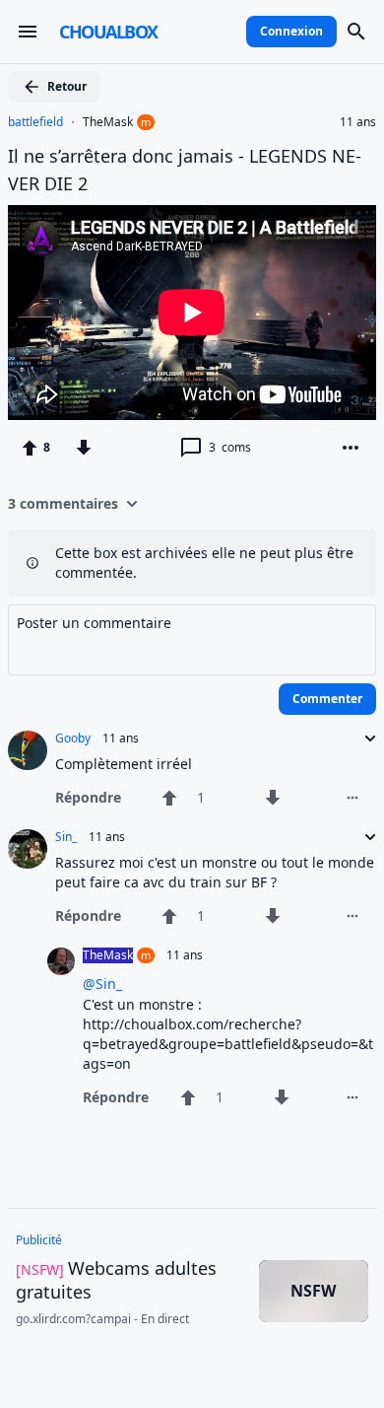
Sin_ (66, 837)
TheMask (108, 122)
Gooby (73, 738)
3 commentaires (63, 503)
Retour (67, 86)
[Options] (350, 447)
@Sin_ (102, 983)
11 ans (358, 122)
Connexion (291, 31)
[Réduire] (364, 738)
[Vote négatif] (83, 447)
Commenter (327, 698)
